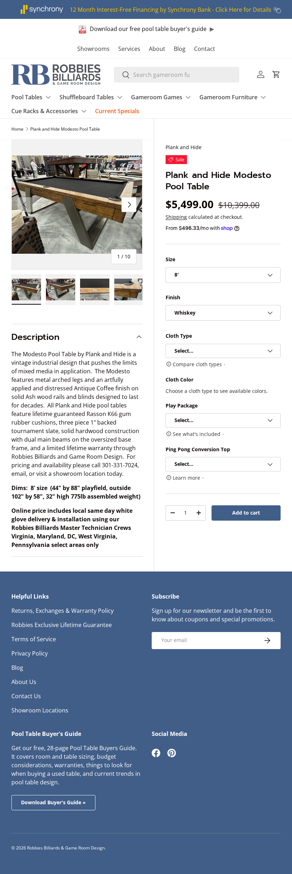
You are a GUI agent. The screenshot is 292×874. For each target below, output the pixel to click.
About (157, 49)
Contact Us (26, 696)
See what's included (196, 434)
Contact (204, 49)
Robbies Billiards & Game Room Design (66, 848)
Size (170, 259)
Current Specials (117, 111)
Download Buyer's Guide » (53, 802)
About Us (23, 682)
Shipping (176, 217)
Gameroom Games (156, 97)
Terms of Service (33, 639)
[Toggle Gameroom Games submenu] (188, 97)
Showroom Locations (39, 710)
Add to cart (246, 512)
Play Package (182, 405)
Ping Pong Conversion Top (198, 449)
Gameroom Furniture (228, 97)
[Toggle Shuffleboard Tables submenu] (119, 97)
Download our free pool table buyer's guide (148, 29)
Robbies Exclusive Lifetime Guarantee (61, 625)
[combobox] (177, 75)
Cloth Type (179, 335)
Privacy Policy (29, 653)
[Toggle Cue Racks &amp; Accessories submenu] (83, 111)
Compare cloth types (197, 364)
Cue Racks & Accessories (44, 111)
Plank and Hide (184, 147)
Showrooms (93, 49)
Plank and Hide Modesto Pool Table (65, 129)
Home (17, 129)
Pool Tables (26, 97)
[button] (276, 74)
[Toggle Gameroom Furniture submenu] (263, 97)
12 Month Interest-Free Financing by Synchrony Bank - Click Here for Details (170, 10)
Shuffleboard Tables (86, 97)
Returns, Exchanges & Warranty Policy (62, 611)
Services (129, 49)
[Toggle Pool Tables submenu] (48, 97)
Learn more (186, 477)
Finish (173, 297)
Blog (180, 49)
